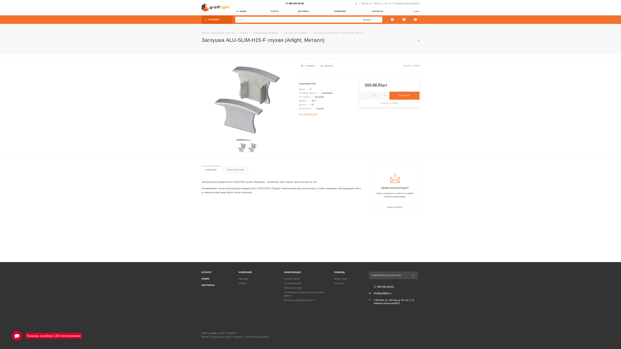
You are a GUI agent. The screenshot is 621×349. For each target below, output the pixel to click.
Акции (205, 279)
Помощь (339, 272)
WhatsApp (318, 320)
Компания (245, 272)
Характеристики (235, 170)
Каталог (207, 272)
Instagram (302, 320)
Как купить (339, 283)
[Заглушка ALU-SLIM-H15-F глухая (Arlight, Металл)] (247, 100)
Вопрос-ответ (340, 279)
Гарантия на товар (293, 288)
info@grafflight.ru (382, 293)
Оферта (242, 283)
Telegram (310, 320)
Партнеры (208, 285)
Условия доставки (293, 283)
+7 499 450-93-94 (294, 3)
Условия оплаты (292, 279)
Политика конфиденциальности (299, 300)
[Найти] (378, 20)
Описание (211, 170)
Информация (292, 272)
